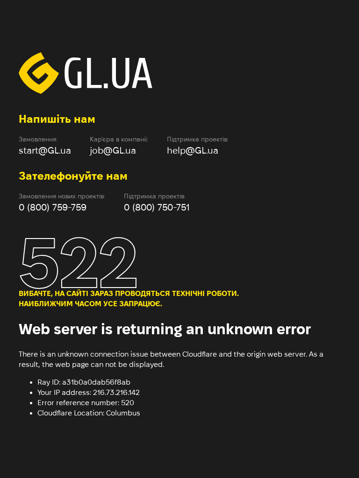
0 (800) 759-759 (52, 207)
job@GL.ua (113, 150)
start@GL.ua (45, 150)
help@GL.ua (192, 150)
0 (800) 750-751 (157, 207)
